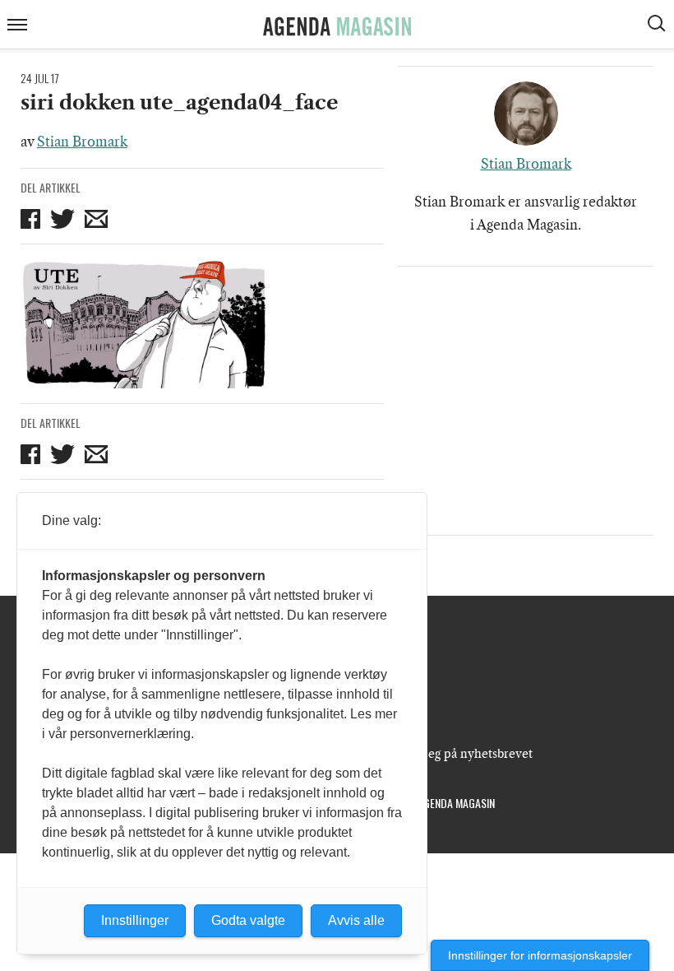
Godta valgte (248, 920)
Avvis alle (356, 920)
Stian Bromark (82, 141)
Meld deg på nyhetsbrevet (461, 753)
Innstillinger (134, 920)
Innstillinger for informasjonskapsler (540, 955)
